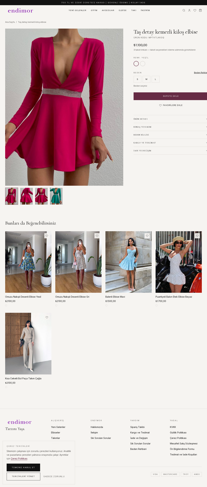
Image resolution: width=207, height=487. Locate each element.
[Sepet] (200, 10)
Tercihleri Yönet (23, 476)
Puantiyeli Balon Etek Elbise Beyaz (174, 296)
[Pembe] (142, 63)
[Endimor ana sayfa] (20, 10)
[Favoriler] (194, 10)
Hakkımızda (97, 427)
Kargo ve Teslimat (140, 432)
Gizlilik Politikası (178, 432)
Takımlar (55, 438)
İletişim (94, 432)
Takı (133, 10)
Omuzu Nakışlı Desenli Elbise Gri (72, 296)
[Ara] (183, 10)
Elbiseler (55, 432)
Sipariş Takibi (137, 427)
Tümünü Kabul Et (23, 467)
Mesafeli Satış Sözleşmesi (183, 443)
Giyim (94, 10)
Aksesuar (108, 10)
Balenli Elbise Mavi (115, 296)
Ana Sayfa (10, 22)
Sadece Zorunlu (54, 476)
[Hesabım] (189, 10)
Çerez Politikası (178, 438)
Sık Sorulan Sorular (101, 438)
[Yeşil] (136, 63)
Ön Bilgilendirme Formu (182, 449)
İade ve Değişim (139, 438)
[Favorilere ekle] (46, 235)
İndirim (145, 10)
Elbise (123, 10)
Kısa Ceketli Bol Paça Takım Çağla (23, 378)
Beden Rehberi (138, 449)
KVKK (173, 427)
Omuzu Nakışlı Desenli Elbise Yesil (23, 296)
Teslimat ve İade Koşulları (183, 454)
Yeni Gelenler (77, 10)
